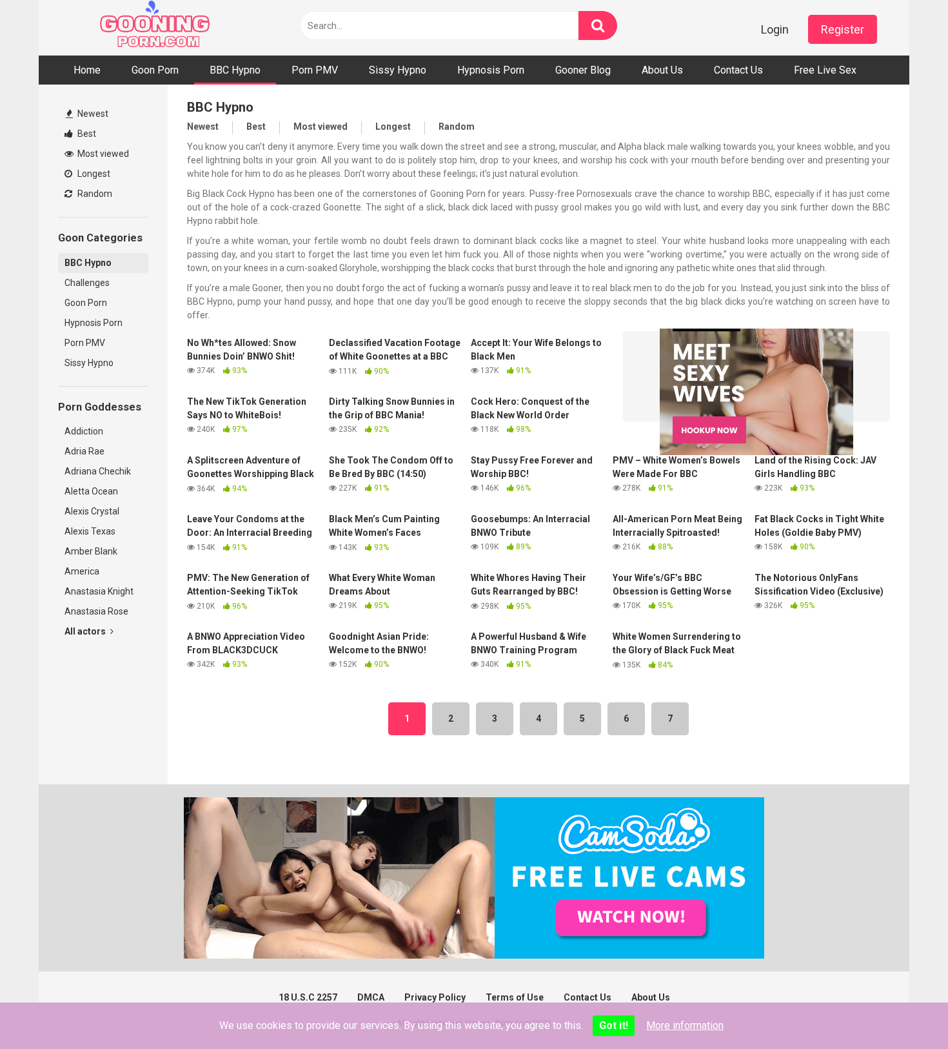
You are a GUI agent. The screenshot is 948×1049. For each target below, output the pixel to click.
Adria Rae (84, 451)
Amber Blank (90, 551)
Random (93, 193)
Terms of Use (515, 997)
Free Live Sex (825, 70)
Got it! (613, 1025)
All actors (86, 631)
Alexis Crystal (91, 511)
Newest (91, 113)
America (81, 571)
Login (775, 29)
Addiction (83, 431)
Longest (92, 173)
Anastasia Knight (98, 591)
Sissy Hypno (397, 70)
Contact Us (738, 70)
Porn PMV (314, 70)
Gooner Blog (583, 70)
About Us (662, 70)
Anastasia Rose (96, 611)
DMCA (370, 997)
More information (685, 1025)
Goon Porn (155, 70)
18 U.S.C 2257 (308, 997)
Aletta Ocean (91, 491)
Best (85, 133)
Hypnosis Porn (490, 70)
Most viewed (102, 153)
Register (842, 29)
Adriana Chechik (97, 471)
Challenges (87, 283)
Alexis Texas (89, 531)
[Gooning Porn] (155, 28)
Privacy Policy (435, 997)
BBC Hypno (235, 70)
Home (87, 70)
